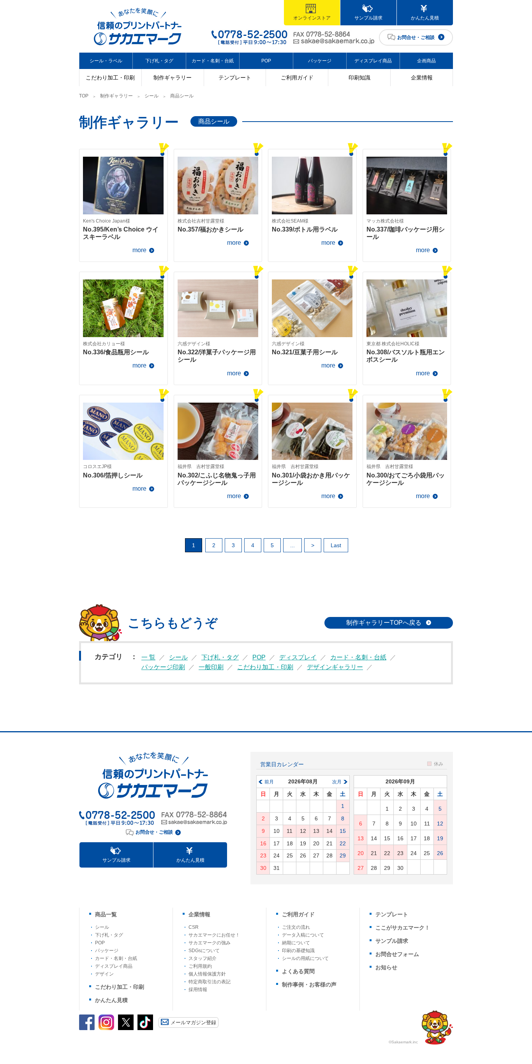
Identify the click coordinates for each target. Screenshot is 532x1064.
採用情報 (197, 989)
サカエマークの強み (209, 943)
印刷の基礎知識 (298, 950)
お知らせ (386, 967)
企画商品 (426, 61)
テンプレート (234, 77)
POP (266, 61)
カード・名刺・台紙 (213, 61)
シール (151, 96)
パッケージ (319, 61)
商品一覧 (106, 914)
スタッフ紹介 (202, 958)
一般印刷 (211, 667)
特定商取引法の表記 (209, 981)
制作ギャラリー (172, 77)
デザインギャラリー (335, 667)
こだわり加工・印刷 (110, 77)
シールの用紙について (305, 958)
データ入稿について (303, 935)
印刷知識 (359, 77)
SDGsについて (204, 950)
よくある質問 (298, 971)
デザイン (104, 974)
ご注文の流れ (296, 927)
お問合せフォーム (397, 954)
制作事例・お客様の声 (309, 984)
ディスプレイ (298, 657)
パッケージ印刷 (163, 667)
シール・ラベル (106, 61)
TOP (83, 96)
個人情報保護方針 (207, 974)
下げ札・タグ (159, 61)
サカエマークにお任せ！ (214, 935)
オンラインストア (312, 18)
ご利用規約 (200, 966)
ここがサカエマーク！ (402, 927)
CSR (193, 927)
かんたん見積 (425, 18)
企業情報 (422, 77)
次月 (337, 782)
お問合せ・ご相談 (416, 37)
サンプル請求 (368, 18)
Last (336, 545)
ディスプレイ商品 (373, 61)
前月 (269, 782)
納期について (296, 943)
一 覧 (148, 657)
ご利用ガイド (297, 77)
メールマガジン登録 (193, 1022)
